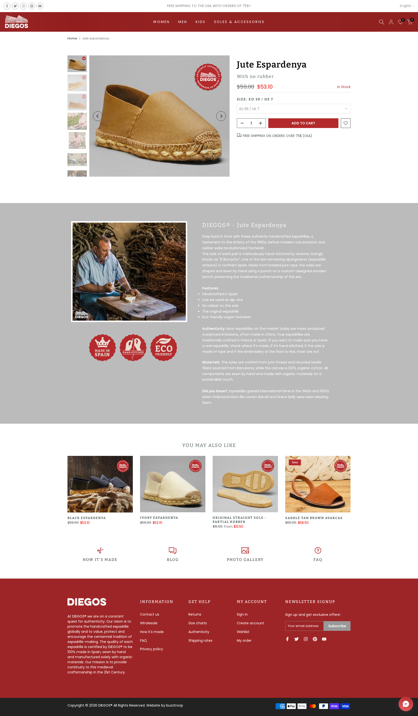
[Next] (221, 116)
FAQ (318, 560)
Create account (250, 623)
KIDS (201, 21)
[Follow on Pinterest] (31, 6)
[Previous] (98, 116)
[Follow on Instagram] (23, 6)
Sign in (242, 614)
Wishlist (243, 631)
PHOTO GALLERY (245, 560)
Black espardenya (86, 518)
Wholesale (148, 623)
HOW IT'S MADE (100, 560)
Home (72, 38)
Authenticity (198, 631)
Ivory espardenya (159, 518)
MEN (182, 21)
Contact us (149, 614)
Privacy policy (151, 649)
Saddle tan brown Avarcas (314, 518)
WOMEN (161, 21)
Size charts (197, 623)
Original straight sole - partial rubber (240, 520)
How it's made (152, 631)
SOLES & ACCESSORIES (239, 21)
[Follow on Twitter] (15, 6)
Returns (194, 614)
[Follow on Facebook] (7, 6)
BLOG (173, 560)
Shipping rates (200, 640)
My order (244, 640)
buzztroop (174, 705)
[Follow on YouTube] (40, 6)
